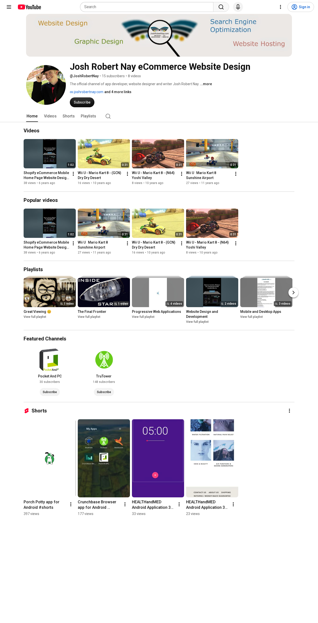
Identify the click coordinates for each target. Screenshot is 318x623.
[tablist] (159, 116)
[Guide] (9, 7)
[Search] (221, 7)
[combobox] (148, 7)
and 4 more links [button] (117, 92)
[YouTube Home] (29, 7)
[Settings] (280, 7)
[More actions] (73, 174)
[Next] (293, 292)
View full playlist (35, 317)
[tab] (32, 116)
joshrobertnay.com (88, 92)
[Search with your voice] (238, 7)
